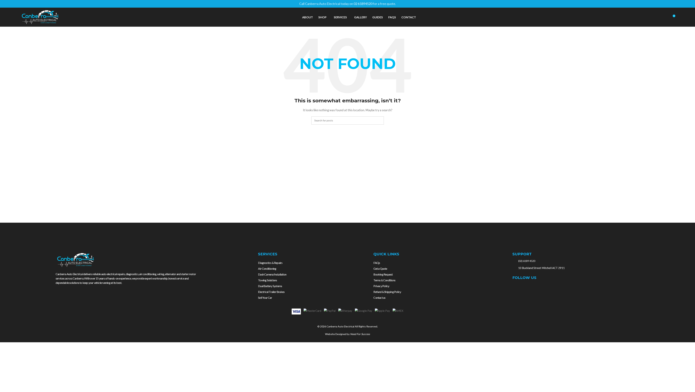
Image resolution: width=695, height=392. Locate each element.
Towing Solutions (267, 280)
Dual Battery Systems (270, 286)
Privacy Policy (381, 286)
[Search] (665, 17)
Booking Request (383, 274)
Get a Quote (380, 268)
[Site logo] (40, 16)
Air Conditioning (267, 268)
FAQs (376, 262)
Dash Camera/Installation (272, 274)
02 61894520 (363, 4)
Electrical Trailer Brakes (271, 291)
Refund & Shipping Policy (387, 291)
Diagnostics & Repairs (270, 262)
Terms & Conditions (384, 280)
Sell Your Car (265, 297)
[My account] (659, 17)
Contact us (379, 297)
